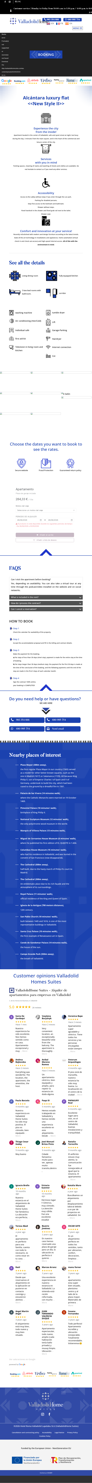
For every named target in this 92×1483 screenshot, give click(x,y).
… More (23, 1051)
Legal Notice (59, 1432)
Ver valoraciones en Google (22, 1359)
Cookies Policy (44, 1436)
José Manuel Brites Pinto (48, 1142)
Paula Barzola (22, 1100)
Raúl (17, 1267)
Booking (46, 54)
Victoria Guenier (46, 1186)
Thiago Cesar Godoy (21, 1142)
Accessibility (47, 1432)
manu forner (74, 1267)
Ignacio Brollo (22, 1185)
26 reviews (36, 1007)
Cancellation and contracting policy (25, 1432)
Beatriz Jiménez (46, 1227)
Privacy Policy (72, 1432)
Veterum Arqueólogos (74, 1060)
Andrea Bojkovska (20, 1060)
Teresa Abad (21, 1226)
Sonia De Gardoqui (20, 1017)
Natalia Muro (74, 1185)
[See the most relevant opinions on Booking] (15, 1374)
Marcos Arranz (49, 1267)
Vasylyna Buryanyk (46, 1017)
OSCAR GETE (74, 1226)
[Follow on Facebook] (5, 2)
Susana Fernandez (73, 1312)
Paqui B (45, 1100)
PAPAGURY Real (73, 1101)
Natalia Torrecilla (73, 1142)
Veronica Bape (75, 1016)
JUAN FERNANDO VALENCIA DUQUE (47, 1315)
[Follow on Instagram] (9, 2)
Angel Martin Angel (22, 1312)
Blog (18, 2)
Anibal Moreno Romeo (46, 1062)
